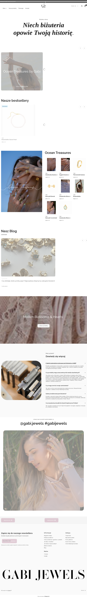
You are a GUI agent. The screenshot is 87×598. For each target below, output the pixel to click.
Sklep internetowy (43, 596)
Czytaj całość (5, 286)
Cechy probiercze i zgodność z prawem (53, 539)
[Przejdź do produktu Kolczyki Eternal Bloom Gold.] (51, 186)
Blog (45, 547)
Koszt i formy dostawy (70, 541)
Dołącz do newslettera (9, 541)
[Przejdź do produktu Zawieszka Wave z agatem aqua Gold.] (65, 207)
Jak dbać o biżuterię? (48, 541)
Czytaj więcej (4, 234)
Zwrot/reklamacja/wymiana (71, 543)
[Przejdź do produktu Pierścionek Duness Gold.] (79, 164)
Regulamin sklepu (48, 535)
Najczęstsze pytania (69, 537)
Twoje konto (68, 535)
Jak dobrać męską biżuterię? (50, 543)
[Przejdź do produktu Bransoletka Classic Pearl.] (18, 120)
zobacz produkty (43, 325)
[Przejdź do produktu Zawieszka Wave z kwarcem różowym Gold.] (65, 186)
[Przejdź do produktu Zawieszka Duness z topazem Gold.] (51, 164)
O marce (46, 554)
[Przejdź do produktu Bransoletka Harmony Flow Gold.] (79, 186)
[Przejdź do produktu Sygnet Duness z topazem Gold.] (65, 164)
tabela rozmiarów (48, 545)
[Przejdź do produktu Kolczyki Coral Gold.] (51, 207)
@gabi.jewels (7, 520)
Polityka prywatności (48, 537)
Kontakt (45, 556)
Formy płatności (69, 539)
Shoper (9, 590)
